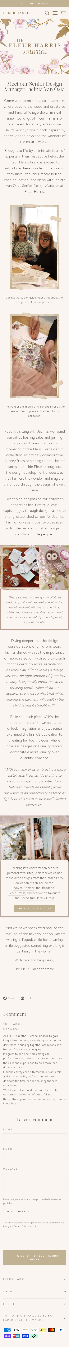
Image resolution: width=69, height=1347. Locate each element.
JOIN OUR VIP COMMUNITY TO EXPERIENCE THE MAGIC (27, 1318)
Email (8, 1149)
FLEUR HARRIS (14, 1279)
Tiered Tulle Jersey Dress (37, 898)
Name (7, 1129)
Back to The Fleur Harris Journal (37, 1257)
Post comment (18, 1211)
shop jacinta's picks (34, 908)
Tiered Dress (16, 893)
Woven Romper (23, 888)
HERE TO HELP (15, 1304)
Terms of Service (22, 1226)
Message (10, 1168)
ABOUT (8, 1291)
